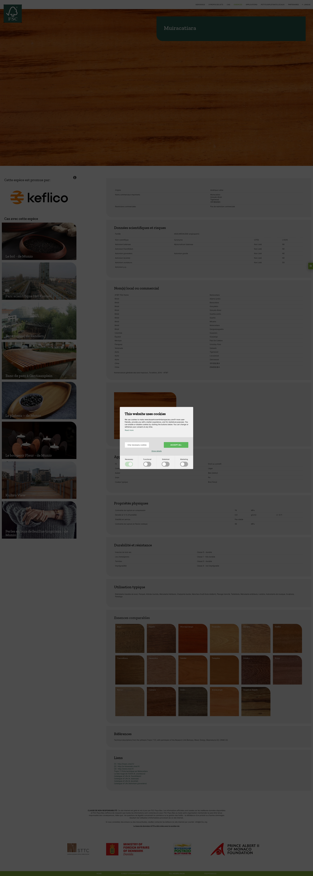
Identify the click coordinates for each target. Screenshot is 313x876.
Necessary (129, 459)
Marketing (184, 459)
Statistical (165, 459)
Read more (129, 430)
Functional (147, 459)
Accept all (176, 445)
